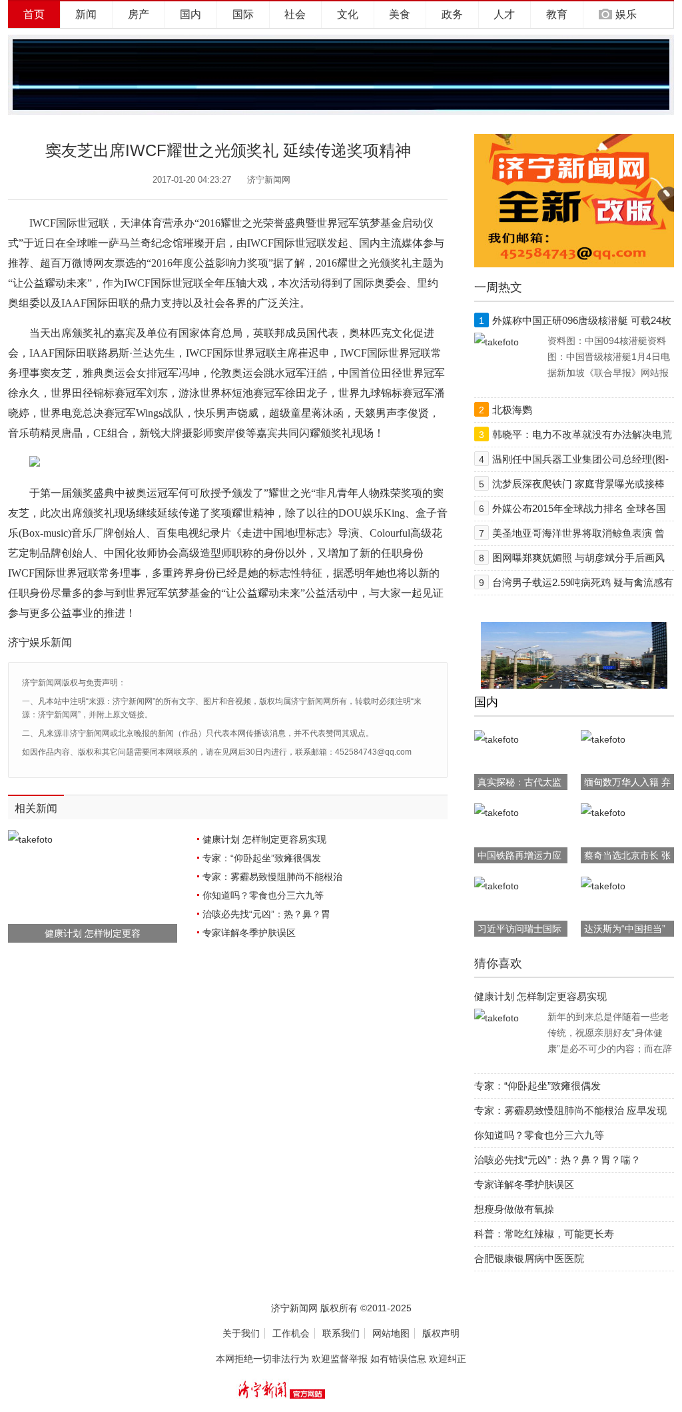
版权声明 (441, 1333)
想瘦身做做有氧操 (514, 1209)
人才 (504, 14)
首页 (34, 14)
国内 (190, 14)
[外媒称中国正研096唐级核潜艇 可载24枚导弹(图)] (496, 342)
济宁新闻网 (268, 180)
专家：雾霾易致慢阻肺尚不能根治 (272, 876)
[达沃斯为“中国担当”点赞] (603, 886)
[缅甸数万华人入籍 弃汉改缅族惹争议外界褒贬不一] (603, 739)
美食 (399, 14)
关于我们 (241, 1333)
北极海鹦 (512, 409)
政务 (452, 14)
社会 (295, 14)
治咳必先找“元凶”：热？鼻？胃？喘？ (557, 1159)
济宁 (18, 642)
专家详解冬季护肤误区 (249, 932)
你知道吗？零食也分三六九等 (263, 895)
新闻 (86, 14)
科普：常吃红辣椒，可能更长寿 (544, 1233)
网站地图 (391, 1333)
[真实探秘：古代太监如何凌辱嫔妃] (496, 739)
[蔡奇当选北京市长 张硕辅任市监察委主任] (603, 812)
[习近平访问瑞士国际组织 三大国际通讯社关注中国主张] (496, 886)
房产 (138, 14)
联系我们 (341, 1333)
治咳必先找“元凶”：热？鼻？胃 (266, 914)
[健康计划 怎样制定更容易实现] (496, 1018)
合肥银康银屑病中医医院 (529, 1258)
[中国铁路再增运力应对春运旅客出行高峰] (496, 812)
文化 (347, 14)
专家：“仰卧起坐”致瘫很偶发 (261, 858)
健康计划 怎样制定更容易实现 (264, 839)
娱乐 (626, 14)
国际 (243, 14)
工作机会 (291, 1333)
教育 (556, 14)
